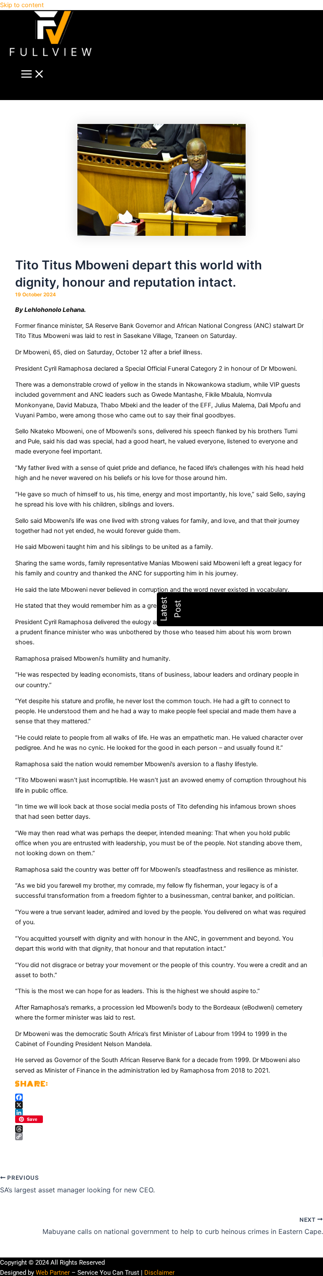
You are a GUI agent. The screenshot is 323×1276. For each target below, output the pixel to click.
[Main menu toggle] (32, 74)
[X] (161, 1105)
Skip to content (22, 5)
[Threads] (161, 1129)
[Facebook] (161, 1097)
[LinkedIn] (161, 1112)
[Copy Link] (161, 1136)
